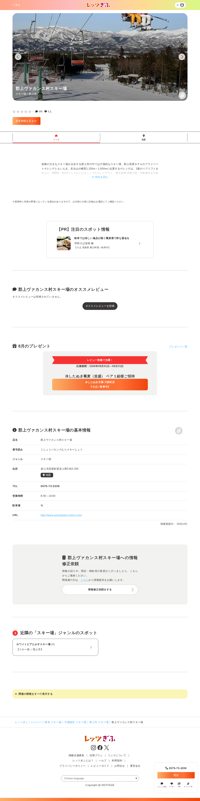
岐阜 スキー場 (53, 722)
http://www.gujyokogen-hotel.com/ (61, 515)
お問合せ (119, 766)
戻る (17, 5)
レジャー (36, 722)
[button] (182, 57)
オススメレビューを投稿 (100, 306)
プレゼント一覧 (178, 346)
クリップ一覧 (188, 786)
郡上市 (33, 93)
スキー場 (21, 93)
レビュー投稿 (162, 787)
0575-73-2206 (175, 768)
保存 (182, 95)
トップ (56, 137)
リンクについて (117, 755)
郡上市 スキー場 (98, 722)
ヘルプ (103, 760)
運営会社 (135, 766)
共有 (179, 786)
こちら (84, 580)
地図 (144, 137)
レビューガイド (100, 766)
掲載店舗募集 (76, 755)
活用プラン (96, 755)
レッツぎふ (21, 722)
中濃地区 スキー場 (75, 722)
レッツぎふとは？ (82, 760)
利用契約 (117, 760)
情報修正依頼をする (100, 589)
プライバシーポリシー (72, 766)
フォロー (172, 786)
